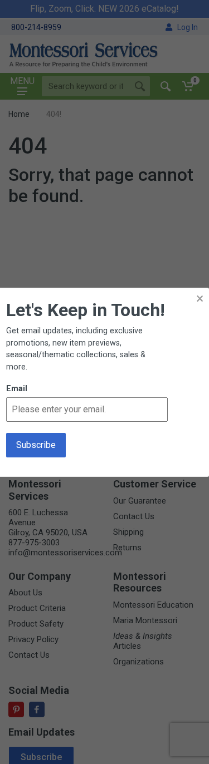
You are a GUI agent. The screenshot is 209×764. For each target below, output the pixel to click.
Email (16, 388)
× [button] (199, 298)
